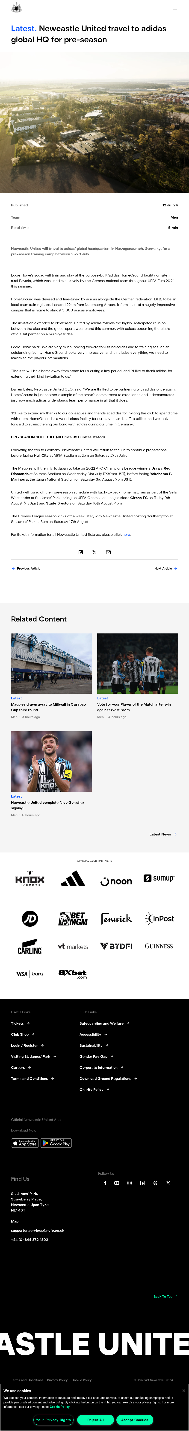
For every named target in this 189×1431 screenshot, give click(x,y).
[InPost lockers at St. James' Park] (159, 919)
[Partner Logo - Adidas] (73, 878)
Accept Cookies (134, 1419)
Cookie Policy (60, 1406)
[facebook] (81, 552)
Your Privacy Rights (53, 1419)
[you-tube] (116, 1183)
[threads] (155, 1183)
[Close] (184, 1390)
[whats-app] (108, 552)
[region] (94, 1407)
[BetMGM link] (73, 919)
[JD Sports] (30, 919)
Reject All (95, 1419)
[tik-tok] (103, 1183)
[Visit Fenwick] (116, 919)
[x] (94, 552)
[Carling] (30, 946)
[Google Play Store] (56, 1143)
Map (14, 1221)
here (126, 534)
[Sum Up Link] (159, 878)
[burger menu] (175, 8)
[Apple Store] (25, 1143)
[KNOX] (30, 878)
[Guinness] (159, 946)
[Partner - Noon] (116, 878)
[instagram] (129, 1183)
